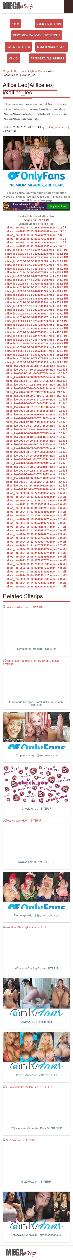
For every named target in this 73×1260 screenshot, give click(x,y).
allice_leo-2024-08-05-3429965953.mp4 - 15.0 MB (36, 448)
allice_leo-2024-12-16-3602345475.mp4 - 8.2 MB (37, 519)
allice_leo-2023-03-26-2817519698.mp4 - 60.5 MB (36, 366)
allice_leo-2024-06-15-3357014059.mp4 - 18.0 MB (36, 418)
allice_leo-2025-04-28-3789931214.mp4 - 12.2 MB (36, 467)
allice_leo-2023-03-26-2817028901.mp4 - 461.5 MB (36, 336)
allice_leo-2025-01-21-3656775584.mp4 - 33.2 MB (36, 373)
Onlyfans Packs (58, 127)
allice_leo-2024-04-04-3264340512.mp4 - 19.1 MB (36, 403)
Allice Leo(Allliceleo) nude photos (52, 114)
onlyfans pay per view (13, 104)
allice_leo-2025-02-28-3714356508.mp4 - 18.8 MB (36, 410)
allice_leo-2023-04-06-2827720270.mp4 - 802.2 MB (36, 257)
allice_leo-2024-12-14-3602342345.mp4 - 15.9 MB (36, 444)
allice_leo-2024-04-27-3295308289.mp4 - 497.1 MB (36, 321)
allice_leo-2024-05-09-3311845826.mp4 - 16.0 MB (36, 440)
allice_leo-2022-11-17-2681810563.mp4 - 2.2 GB (36, 227)
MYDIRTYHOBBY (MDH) (51, 47)
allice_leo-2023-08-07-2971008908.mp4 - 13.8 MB (36, 452)
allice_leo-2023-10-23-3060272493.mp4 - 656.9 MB (36, 272)
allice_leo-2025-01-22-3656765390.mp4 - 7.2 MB (37, 538)
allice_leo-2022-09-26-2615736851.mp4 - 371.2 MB (36, 351)
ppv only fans (46, 104)
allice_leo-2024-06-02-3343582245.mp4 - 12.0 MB (36, 470)
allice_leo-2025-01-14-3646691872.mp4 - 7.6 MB (37, 530)
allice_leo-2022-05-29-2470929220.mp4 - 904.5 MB (36, 253)
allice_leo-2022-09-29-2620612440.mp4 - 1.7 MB (37, 586)
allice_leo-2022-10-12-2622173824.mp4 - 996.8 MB (36, 250)
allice (37, 119)
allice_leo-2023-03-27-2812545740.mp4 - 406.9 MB (36, 343)
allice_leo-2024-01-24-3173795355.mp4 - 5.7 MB (37, 545)
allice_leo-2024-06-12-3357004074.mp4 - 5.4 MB (37, 549)
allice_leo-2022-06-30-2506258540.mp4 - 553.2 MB (36, 302)
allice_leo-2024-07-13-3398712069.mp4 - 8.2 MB (37, 515)
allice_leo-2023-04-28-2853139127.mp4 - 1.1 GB (36, 242)
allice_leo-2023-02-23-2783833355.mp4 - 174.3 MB (36, 362)
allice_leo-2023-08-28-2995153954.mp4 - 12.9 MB (36, 455)
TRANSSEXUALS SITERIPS (47, 58)
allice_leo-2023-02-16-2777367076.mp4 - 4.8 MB (37, 560)
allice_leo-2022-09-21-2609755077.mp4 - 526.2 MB (36, 313)
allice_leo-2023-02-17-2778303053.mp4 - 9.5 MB (37, 493)
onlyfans (7, 109)
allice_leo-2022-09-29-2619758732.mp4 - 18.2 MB (36, 414)
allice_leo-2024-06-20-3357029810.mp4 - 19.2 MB (36, 399)
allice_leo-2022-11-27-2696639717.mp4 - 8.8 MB (37, 504)
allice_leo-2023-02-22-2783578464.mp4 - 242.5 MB (36, 358)
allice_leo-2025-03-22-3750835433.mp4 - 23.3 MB (36, 384)
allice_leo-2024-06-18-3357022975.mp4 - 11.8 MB (36, 474)
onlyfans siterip (20, 109)
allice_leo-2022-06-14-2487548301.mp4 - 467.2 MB (36, 332)
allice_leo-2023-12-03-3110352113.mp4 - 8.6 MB (37, 508)
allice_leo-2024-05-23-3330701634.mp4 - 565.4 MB (36, 295)
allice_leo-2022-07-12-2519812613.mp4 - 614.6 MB (36, 280)
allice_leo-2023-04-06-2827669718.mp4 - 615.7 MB (36, 276)
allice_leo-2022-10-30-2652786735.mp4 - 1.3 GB (36, 238)
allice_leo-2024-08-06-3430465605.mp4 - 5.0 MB (37, 556)
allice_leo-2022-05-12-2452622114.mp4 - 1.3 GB (36, 235)
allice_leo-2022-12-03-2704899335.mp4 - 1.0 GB (36, 246)
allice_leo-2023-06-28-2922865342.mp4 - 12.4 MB (36, 463)
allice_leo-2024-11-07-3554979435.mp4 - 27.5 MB (36, 381)
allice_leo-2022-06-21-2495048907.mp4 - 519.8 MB (36, 317)
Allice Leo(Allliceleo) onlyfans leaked (19, 114)
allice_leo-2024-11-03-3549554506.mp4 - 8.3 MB (37, 511)
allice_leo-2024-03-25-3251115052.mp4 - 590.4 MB (36, 287)
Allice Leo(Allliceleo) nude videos (18, 119)
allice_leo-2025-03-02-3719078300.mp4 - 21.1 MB (36, 392)
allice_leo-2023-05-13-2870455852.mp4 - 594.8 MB (36, 283)
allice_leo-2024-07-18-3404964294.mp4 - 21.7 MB (36, 388)
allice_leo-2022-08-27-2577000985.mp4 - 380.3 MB (36, 347)
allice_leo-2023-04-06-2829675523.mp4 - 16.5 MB (36, 433)
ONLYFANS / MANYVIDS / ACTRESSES (36, 35)
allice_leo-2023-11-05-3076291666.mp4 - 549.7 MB (36, 309)
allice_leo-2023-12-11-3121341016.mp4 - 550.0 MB (36, 306)
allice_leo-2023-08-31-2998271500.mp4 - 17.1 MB (36, 425)
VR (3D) (14, 58)
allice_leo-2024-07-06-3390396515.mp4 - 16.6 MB (36, 429)
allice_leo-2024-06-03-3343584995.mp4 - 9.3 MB (37, 496)
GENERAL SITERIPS (48, 23)
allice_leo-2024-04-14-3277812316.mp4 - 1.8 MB (37, 582)
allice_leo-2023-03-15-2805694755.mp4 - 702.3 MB (36, 265)
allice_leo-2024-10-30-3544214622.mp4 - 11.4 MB (36, 478)
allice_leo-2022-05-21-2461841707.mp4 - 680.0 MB (36, 268)
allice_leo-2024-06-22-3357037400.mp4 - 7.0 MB (37, 541)
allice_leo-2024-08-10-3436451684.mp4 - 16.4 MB (36, 437)
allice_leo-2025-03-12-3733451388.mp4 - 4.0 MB (37, 579)
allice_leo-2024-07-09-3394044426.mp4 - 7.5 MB (37, 534)
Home (15, 23)
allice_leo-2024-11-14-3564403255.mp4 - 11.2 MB (36, 485)
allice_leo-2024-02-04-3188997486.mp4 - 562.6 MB (36, 298)
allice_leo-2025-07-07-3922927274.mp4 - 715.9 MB (36, 261)
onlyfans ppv (60, 104)
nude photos (59, 109)
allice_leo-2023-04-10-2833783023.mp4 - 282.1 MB (36, 354)
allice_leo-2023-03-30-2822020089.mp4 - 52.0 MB (36, 369)
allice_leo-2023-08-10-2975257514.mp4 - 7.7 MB (37, 526)
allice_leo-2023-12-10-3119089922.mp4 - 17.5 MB (36, 422)
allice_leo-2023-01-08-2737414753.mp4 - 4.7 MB (37, 571)
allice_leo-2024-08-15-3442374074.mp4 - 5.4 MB (37, 553)
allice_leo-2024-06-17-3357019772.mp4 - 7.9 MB (37, 523)
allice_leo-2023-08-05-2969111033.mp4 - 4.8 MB (37, 564)
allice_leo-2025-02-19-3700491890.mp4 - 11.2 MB (36, 489)
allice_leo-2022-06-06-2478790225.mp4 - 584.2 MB (36, 291)
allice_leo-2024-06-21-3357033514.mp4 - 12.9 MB (36, 459)
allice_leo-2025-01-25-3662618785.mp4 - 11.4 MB (36, 482)
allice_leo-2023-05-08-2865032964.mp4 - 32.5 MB (36, 377)
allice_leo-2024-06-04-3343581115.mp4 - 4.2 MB (37, 575)
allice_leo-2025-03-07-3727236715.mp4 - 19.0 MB (36, 407)
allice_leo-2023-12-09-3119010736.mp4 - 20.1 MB (36, 396)
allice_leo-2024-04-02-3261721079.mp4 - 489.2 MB (36, 324)
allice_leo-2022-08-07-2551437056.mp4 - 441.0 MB (36, 339)
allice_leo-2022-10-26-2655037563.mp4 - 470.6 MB (36, 328)
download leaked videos (40, 109)
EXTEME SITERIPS (18, 47)
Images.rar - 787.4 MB (36, 220)
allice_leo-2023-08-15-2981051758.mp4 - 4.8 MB (37, 568)
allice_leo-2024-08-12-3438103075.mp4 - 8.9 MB (37, 500)
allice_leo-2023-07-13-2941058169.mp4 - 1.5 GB (36, 231)
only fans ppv (31, 104)
